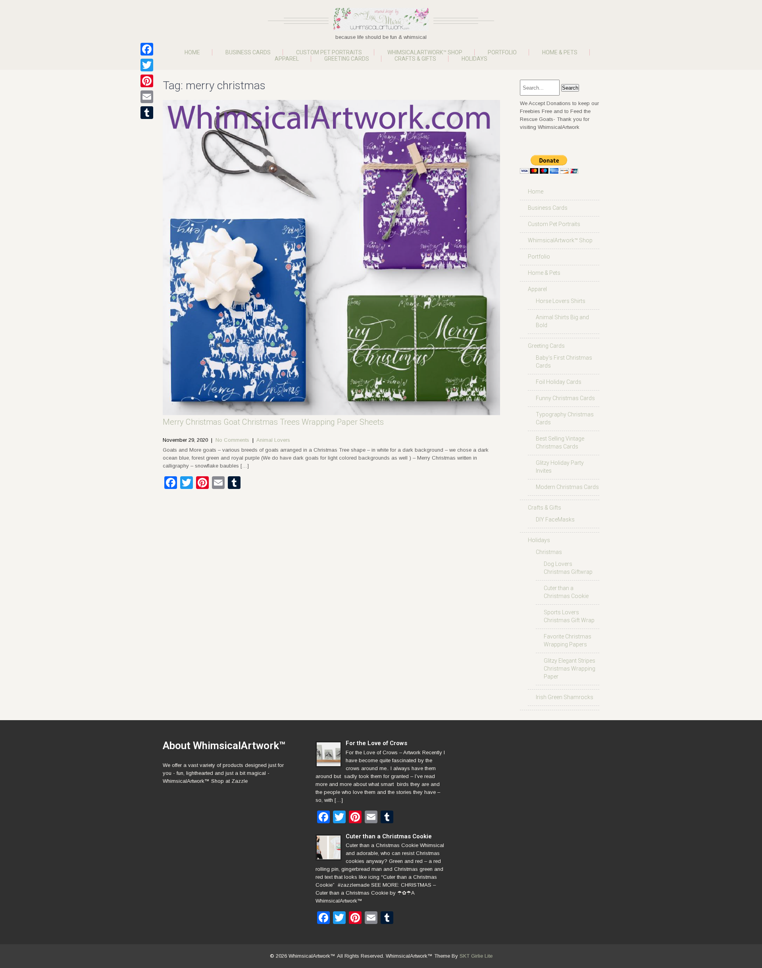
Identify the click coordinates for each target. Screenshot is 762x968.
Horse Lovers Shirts (560, 301)
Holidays (474, 59)
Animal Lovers (273, 440)
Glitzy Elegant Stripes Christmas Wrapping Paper (569, 668)
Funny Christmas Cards (565, 398)
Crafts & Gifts (415, 59)
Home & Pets (559, 52)
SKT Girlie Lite (476, 956)
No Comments (232, 440)
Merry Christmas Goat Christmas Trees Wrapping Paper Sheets (273, 422)
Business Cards (248, 52)
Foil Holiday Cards (558, 382)
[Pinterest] (147, 81)
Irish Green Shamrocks (564, 697)
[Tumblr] (147, 113)
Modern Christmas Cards (567, 487)
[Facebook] (147, 49)
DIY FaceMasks (555, 519)
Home (192, 52)
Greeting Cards (346, 59)
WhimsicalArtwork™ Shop (424, 52)
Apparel (287, 59)
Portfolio (502, 52)
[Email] (147, 97)
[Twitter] (147, 65)
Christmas (549, 552)
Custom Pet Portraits (329, 52)
